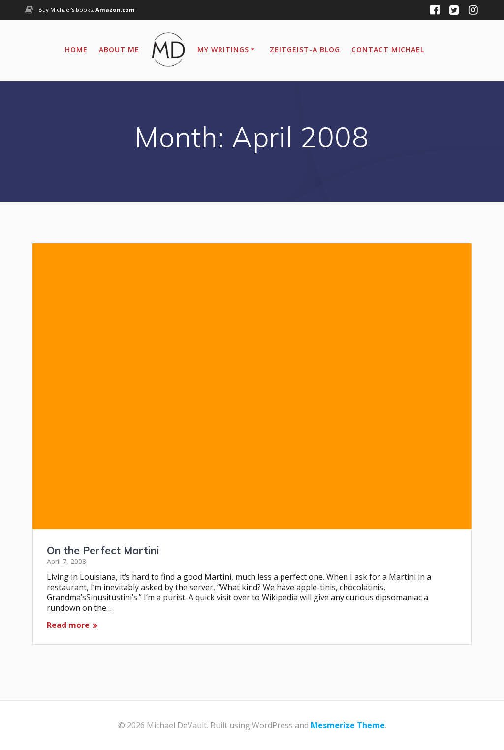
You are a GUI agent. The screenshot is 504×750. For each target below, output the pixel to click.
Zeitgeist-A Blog (305, 49)
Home (76, 49)
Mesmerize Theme (348, 725)
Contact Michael (387, 49)
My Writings (223, 49)
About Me (119, 49)
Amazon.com (115, 9)
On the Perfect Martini (103, 550)
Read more (68, 625)
